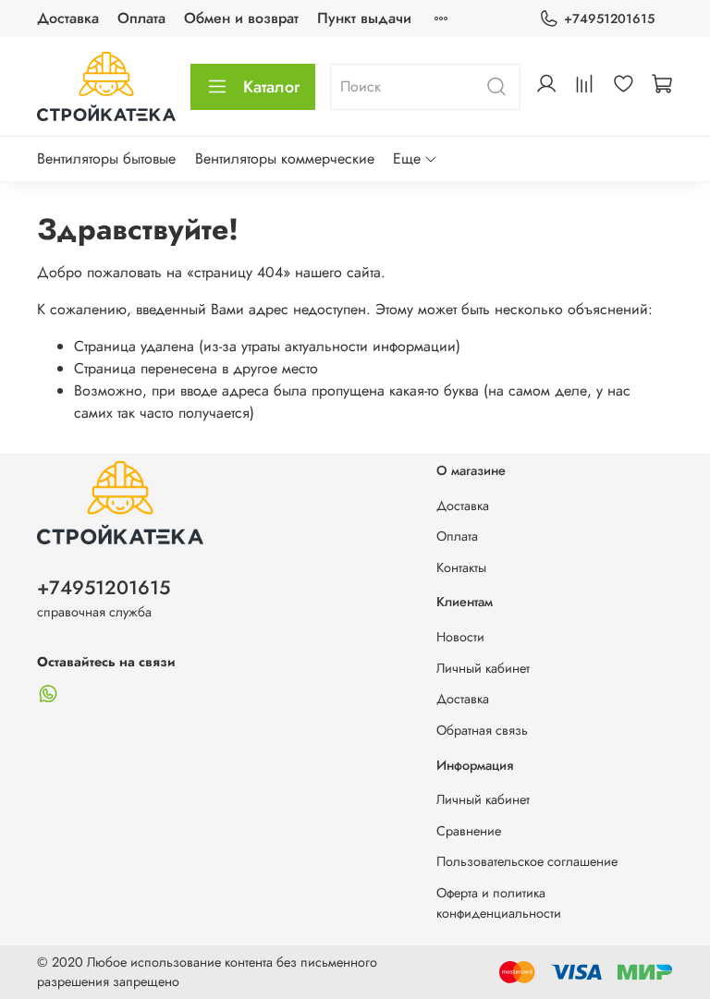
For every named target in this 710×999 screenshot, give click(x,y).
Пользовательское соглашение (527, 861)
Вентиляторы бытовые (106, 158)
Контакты (461, 567)
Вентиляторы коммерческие (284, 158)
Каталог (271, 87)
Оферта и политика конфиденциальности (498, 902)
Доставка (68, 18)
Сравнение (468, 831)
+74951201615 (609, 18)
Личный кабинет (483, 668)
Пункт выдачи (364, 18)
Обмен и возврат (241, 18)
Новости (460, 636)
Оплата (141, 18)
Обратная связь (482, 730)
